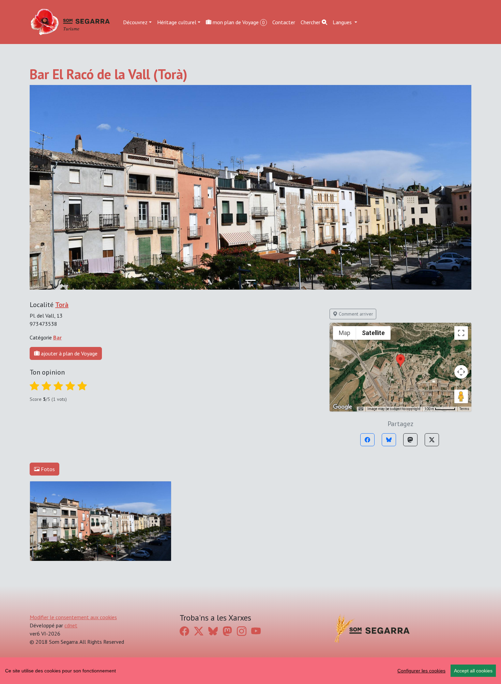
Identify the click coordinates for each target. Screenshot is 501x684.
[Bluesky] (389, 439)
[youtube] (256, 631)
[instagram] (241, 631)
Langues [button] (343, 21)
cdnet (70, 625)
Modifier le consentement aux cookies (73, 617)
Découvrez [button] (135, 21)
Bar (57, 337)
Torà (62, 304)
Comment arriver (355, 314)
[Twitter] (432, 439)
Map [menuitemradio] (344, 332)
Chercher (311, 21)
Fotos (47, 469)
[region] (250, 670)
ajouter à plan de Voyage (68, 353)
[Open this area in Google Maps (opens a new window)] (342, 407)
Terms (464, 409)
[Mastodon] (410, 439)
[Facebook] (367, 439)
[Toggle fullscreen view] (461, 333)
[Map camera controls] (461, 372)
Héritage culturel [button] (176, 21)
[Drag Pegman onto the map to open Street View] (461, 396)
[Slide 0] (250, 280)
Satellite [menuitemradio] (373, 332)
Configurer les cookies (421, 670)
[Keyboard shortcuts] (361, 409)
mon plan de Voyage (238, 21)
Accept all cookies (473, 670)
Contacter (283, 21)
